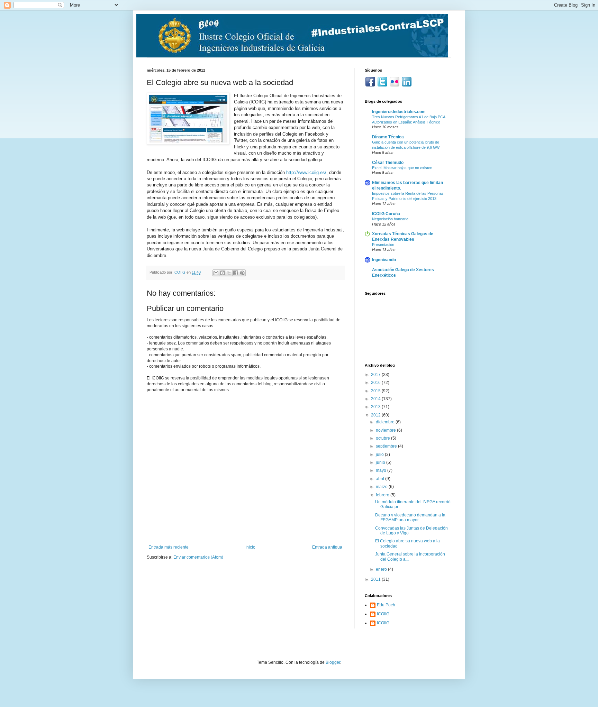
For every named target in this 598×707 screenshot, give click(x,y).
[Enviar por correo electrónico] (215, 272)
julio (380, 454)
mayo (381, 470)
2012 (376, 415)
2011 (376, 579)
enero (382, 569)
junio (381, 462)
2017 (376, 374)
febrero (383, 495)
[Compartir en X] (229, 272)
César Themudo (388, 162)
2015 (376, 390)
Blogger (333, 662)
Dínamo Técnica (388, 137)
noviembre (386, 430)
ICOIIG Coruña (386, 213)
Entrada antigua (327, 547)
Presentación (383, 244)
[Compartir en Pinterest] (242, 272)
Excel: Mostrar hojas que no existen (402, 168)
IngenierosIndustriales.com (399, 111)
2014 (376, 398)
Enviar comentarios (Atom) (198, 557)
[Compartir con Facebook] (235, 272)
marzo (382, 486)
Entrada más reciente (168, 547)
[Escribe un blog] (222, 272)
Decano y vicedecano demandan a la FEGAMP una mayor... (410, 517)
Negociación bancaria (390, 219)
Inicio (250, 547)
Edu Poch (386, 605)
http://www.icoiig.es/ (306, 172)
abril (380, 478)
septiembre (387, 446)
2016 (376, 382)
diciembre (386, 422)
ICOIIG (383, 614)
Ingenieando (384, 259)
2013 (376, 406)
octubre (383, 438)
